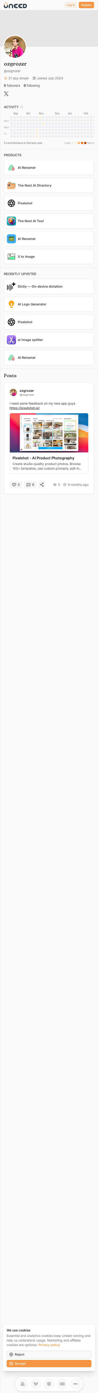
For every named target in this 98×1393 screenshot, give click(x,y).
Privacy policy (49, 1345)
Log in (71, 5)
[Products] (49, 1384)
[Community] (36, 1384)
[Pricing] (62, 1384)
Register (86, 5)
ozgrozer (27, 390)
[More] (75, 1384)
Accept (20, 1363)
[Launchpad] (22, 1384)
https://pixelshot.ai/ (25, 408)
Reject (19, 1354)
